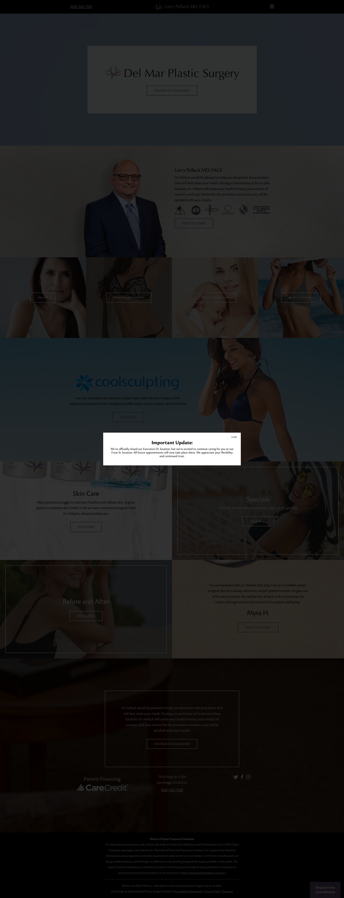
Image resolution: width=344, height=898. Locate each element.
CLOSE (234, 437)
